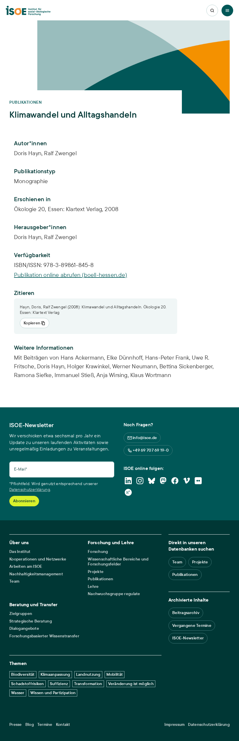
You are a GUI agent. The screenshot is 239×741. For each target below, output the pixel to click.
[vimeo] (186, 480)
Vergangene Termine (191, 625)
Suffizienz (59, 683)
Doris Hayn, (29, 236)
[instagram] (140, 480)
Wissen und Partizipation (53, 692)
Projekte (95, 571)
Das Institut (19, 551)
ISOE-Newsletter (188, 638)
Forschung (98, 551)
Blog (29, 724)
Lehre (93, 586)
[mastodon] (163, 480)
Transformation (88, 683)
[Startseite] (28, 10)
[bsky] (151, 480)
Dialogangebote (24, 628)
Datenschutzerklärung (29, 489)
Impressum (174, 724)
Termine (44, 724)
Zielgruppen (20, 613)
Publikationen (100, 578)
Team (14, 581)
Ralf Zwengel (60, 236)
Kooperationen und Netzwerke (37, 559)
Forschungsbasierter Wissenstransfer (44, 636)
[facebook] (175, 480)
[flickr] (198, 480)
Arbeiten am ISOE (25, 566)
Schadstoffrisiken (27, 683)
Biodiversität (23, 674)
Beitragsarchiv (185, 612)
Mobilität (114, 674)
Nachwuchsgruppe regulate (114, 593)
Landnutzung (88, 674)
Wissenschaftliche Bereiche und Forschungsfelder (118, 562)
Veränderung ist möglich (131, 683)
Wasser (17, 692)
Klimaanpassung (55, 674)
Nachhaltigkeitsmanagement (36, 574)
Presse (15, 724)
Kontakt (63, 724)
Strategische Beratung (30, 621)
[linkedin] (128, 480)
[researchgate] (128, 492)
